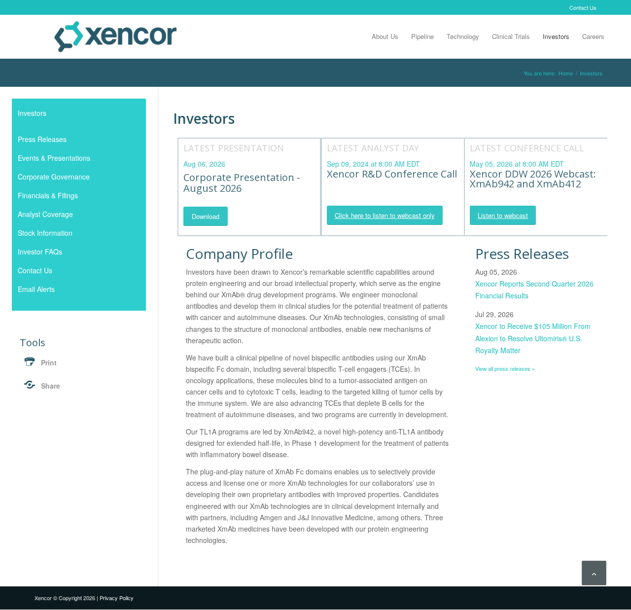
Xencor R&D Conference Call (392, 173)
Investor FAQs (40, 251)
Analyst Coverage (45, 214)
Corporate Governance (54, 176)
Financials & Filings (48, 195)
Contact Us (582, 7)
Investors (32, 113)
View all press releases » (505, 368)
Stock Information (45, 233)
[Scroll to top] (594, 573)
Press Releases (42, 139)
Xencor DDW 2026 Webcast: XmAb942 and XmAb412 (533, 178)
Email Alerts (36, 289)
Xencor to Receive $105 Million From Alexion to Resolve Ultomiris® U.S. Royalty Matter (533, 338)
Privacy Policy (117, 598)
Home (566, 73)
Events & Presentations (54, 158)
